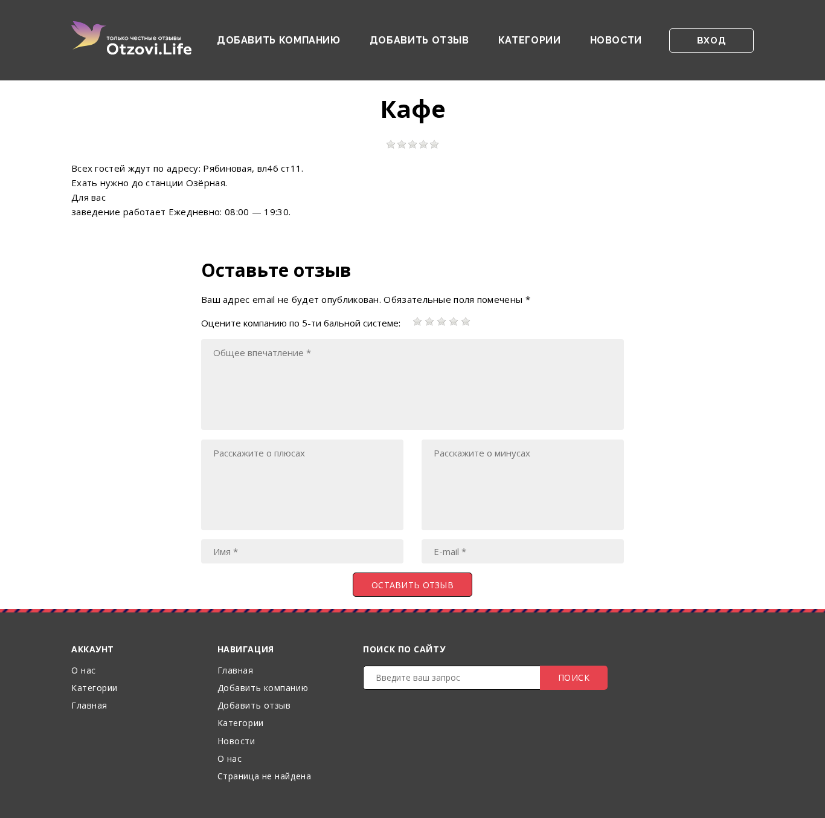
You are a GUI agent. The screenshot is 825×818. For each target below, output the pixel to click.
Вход (711, 40)
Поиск (574, 677)
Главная (89, 705)
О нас (83, 670)
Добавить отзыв (419, 40)
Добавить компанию (279, 40)
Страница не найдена (264, 776)
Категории (529, 40)
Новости (616, 40)
